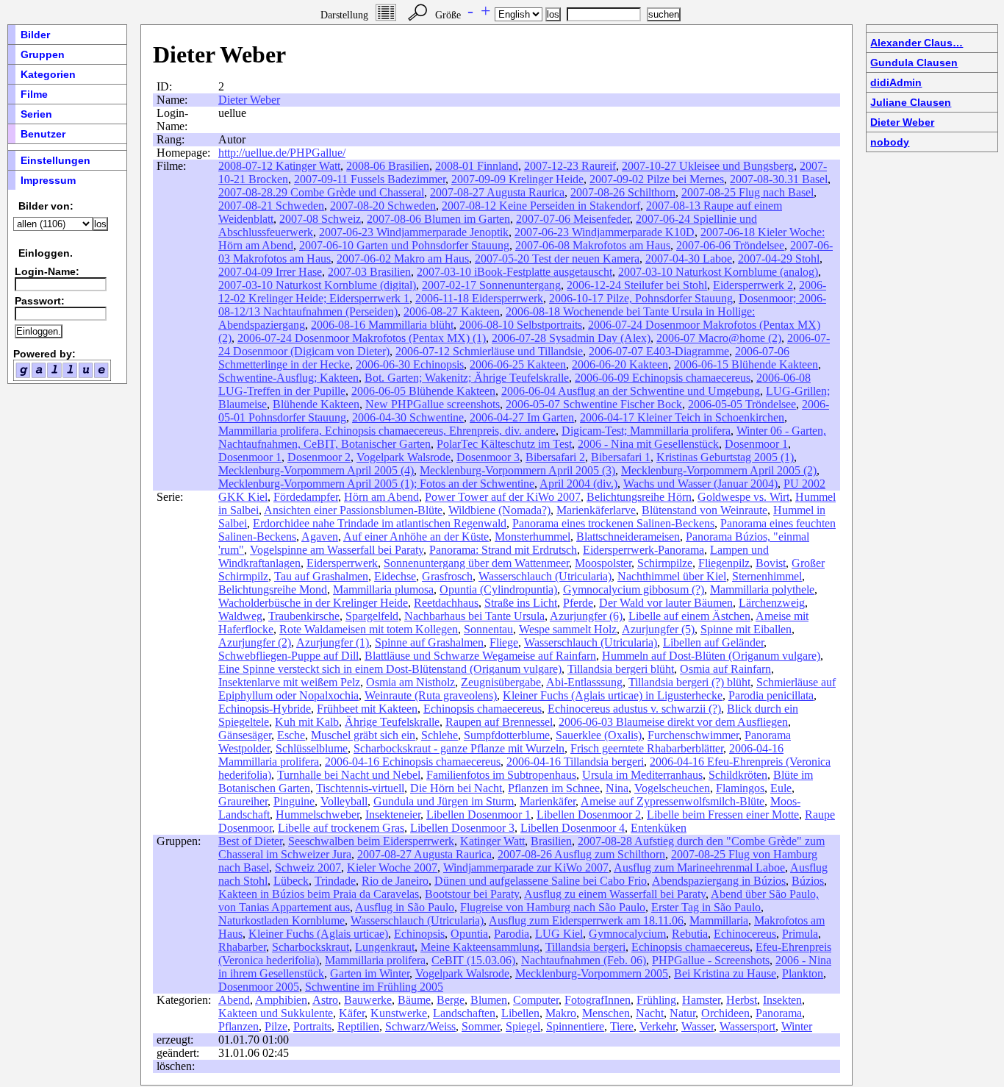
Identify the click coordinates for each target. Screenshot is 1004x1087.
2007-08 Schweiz (320, 219)
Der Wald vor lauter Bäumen (666, 602)
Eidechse (395, 576)
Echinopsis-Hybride (264, 708)
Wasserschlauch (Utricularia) (545, 576)
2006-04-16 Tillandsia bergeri (575, 761)
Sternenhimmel (767, 576)
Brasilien (551, 841)
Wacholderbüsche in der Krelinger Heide (313, 602)
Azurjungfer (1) (332, 642)
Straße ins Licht (520, 602)
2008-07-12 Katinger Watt (279, 166)
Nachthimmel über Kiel (671, 576)
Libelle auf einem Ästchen (689, 616)
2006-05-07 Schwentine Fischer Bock (594, 404)
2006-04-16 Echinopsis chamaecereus (413, 761)
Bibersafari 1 (620, 457)
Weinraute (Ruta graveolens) (431, 695)
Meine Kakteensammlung (479, 947)
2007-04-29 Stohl (779, 258)
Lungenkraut (385, 947)
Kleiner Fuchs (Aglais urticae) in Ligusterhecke (612, 695)
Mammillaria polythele (762, 589)
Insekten (782, 1000)
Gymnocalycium (627, 933)
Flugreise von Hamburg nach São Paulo (552, 907)
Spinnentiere (575, 1026)
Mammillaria (718, 920)
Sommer (481, 1026)
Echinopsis (419, 933)
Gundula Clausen (914, 62)
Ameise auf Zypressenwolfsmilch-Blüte (672, 801)
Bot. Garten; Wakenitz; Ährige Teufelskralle (467, 377)
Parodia (511, 933)
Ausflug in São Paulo (404, 907)
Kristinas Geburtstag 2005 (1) (725, 457)
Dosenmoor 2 (319, 457)
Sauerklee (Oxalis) (599, 735)
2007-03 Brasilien (369, 271)
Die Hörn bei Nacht (456, 788)
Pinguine (294, 801)
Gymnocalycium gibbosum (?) (633, 589)
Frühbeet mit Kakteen (367, 708)
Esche (291, 735)
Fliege (504, 642)
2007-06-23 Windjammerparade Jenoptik (414, 232)
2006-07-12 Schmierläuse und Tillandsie (489, 351)
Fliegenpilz (724, 563)
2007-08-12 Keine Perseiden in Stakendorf (541, 205)
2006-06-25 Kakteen (518, 364)
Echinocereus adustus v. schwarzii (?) (634, 708)
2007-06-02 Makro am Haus (403, 258)
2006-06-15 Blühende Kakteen (746, 364)
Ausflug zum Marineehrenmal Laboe (699, 867)
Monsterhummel (532, 536)
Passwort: (40, 301)
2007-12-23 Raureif (570, 166)
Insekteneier (392, 814)
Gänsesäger (244, 735)
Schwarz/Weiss (420, 1026)
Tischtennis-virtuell (360, 788)
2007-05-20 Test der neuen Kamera (557, 258)
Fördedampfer (305, 497)
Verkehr (657, 1026)
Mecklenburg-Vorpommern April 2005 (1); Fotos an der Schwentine (376, 483)
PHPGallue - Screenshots (711, 960)
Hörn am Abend (381, 497)
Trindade (335, 880)
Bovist (771, 563)
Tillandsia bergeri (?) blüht (689, 682)
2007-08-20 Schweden (383, 205)
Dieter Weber (249, 99)
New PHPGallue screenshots (432, 404)
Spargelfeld (371, 616)
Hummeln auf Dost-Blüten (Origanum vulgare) (711, 655)
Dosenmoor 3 (488, 457)
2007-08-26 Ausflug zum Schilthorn (581, 854)
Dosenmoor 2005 (258, 986)
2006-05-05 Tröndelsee (742, 404)
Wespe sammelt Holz (568, 629)
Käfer (352, 1013)
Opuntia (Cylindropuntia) (498, 589)
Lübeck (291, 880)
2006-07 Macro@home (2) (718, 338)
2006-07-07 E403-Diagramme (659, 351)
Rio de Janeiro (395, 880)
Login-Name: (47, 271)
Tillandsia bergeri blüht (620, 669)
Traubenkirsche (304, 616)
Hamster (701, 1000)
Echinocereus (745, 933)
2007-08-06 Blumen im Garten (438, 219)
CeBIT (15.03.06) (473, 960)
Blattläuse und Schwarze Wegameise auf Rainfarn (480, 655)
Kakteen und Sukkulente (275, 1013)
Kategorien (48, 74)
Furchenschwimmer (693, 735)
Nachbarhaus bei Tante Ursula (474, 616)
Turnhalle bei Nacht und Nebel (348, 775)
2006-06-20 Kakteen (620, 364)
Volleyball (343, 801)
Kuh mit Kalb (307, 722)
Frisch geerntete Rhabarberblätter (646, 748)
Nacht (650, 1013)
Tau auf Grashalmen (321, 576)
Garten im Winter (369, 973)
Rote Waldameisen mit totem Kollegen (368, 629)
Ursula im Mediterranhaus (642, 775)
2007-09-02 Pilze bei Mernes (656, 179)
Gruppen (43, 54)
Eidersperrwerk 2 (753, 285)
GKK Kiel (243, 497)
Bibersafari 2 (555, 457)
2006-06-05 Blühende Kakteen (423, 391)
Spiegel (523, 1026)
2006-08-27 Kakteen (452, 311)
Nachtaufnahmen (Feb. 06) (583, 960)
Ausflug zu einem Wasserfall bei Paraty (615, 894)
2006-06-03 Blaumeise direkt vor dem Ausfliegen (673, 722)
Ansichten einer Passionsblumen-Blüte (353, 510)
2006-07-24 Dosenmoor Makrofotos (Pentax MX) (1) (361, 338)
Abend (234, 1000)
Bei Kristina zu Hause (725, 973)
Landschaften (464, 1013)
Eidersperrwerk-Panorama (643, 550)
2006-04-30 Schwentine (408, 417)
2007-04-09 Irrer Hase (270, 271)
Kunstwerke (398, 1013)
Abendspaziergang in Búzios (719, 880)
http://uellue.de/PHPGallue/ (281, 152)
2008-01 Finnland (476, 166)
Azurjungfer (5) (658, 629)
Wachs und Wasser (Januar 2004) (700, 483)
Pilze (276, 1026)
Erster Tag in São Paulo (706, 907)
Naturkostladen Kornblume (281, 920)
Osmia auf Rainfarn (725, 669)
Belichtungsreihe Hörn (639, 497)
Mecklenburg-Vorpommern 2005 (591, 973)
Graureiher (243, 801)
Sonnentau (488, 629)
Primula (800, 933)
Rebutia (690, 933)
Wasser (697, 1026)
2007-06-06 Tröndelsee (730, 245)
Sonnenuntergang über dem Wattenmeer (476, 563)
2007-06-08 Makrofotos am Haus (592, 245)
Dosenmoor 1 (756, 444)
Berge (451, 1000)
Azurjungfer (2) (254, 642)
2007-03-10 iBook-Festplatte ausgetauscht (514, 271)
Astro (325, 1000)
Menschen (606, 1013)
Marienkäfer (547, 801)
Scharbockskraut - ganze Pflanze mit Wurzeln (459, 748)
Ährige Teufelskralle (392, 722)
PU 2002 (804, 483)
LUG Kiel (559, 933)
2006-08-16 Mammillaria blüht (382, 324)
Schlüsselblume (312, 748)
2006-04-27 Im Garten (522, 417)
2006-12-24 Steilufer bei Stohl (637, 285)
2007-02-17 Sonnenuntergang (491, 285)
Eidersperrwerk (342, 563)
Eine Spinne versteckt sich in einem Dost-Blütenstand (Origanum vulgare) (390, 669)
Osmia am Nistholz (410, 682)
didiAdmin (896, 82)
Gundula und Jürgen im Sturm (443, 801)
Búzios (808, 880)
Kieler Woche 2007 (392, 867)
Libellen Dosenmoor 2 (589, 814)
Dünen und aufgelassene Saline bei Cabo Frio (540, 880)
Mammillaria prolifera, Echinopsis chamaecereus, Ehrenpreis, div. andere (387, 430)
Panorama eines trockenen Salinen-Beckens (613, 523)
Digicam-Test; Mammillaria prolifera (646, 430)
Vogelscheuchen (672, 788)
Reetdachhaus (446, 602)
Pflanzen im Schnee (554, 788)
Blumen (488, 1000)
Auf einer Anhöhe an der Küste (416, 536)
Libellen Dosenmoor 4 (572, 828)
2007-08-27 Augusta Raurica (497, 192)
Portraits (312, 1026)
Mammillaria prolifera (375, 960)
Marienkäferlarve (596, 510)
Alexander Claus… (916, 43)
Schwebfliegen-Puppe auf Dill (288, 655)
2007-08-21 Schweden (271, 205)
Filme (34, 94)
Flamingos (740, 788)
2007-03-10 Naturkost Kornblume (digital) (317, 285)
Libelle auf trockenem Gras (341, 828)
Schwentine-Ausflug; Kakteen (288, 377)
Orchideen (725, 1013)
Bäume (414, 1000)
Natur (682, 1013)
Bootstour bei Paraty (472, 894)
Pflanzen (238, 1026)
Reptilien (358, 1026)
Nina (617, 788)
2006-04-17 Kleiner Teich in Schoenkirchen (682, 417)
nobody (889, 142)
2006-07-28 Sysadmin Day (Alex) (571, 338)
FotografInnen (597, 1000)
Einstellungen (55, 160)
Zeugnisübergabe (501, 682)
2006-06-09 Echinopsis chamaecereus (662, 377)
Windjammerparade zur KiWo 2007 (526, 867)
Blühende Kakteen (316, 404)
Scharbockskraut (310, 947)
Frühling (656, 1000)
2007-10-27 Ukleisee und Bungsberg (708, 166)
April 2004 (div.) (578, 483)
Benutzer (43, 134)
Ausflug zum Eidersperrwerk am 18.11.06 (586, 920)
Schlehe (439, 735)
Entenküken (658, 828)
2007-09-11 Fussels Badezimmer (369, 179)
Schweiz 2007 (308, 867)
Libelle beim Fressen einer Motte (723, 814)
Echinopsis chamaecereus (482, 708)
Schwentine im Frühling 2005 (374, 986)
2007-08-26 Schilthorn (622, 192)
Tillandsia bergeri (585, 947)
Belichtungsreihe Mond (272, 589)
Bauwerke (368, 1000)
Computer (536, 1000)
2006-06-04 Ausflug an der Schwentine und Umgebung (630, 391)
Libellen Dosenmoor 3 (462, 828)
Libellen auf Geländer (713, 642)
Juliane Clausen (910, 102)
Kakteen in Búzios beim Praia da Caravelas (318, 894)
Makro (560, 1013)
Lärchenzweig (772, 602)
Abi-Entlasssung (584, 682)
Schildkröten (738, 775)
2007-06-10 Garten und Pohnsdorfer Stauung (404, 245)
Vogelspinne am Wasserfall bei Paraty (336, 550)
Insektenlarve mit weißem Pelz (289, 682)
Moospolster (603, 563)
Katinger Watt (492, 841)
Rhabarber (242, 947)
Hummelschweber (317, 814)
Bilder (35, 34)
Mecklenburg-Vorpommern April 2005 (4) (316, 470)
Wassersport (747, 1026)
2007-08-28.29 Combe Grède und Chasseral (321, 192)
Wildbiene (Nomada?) (499, 510)
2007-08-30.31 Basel (779, 179)
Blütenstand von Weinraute (704, 510)
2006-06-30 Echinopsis (410, 364)
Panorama (779, 1013)
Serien (36, 114)
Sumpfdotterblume (507, 735)
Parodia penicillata (771, 695)
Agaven (319, 536)
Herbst (741, 1000)
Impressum (48, 180)
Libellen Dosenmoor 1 (478, 814)
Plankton (802, 973)
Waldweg (240, 616)
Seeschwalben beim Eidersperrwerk (371, 841)
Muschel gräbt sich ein (363, 735)
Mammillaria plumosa (383, 589)
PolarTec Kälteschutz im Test (504, 444)
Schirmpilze (664, 563)
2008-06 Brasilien (387, 166)
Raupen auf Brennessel (499, 722)
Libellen (520, 1013)
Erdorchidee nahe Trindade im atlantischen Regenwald (379, 523)
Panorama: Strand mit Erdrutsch (503, 550)
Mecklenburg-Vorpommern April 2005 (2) (719, 470)
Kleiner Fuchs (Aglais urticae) (318, 933)
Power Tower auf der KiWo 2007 (503, 497)
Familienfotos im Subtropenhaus (501, 775)
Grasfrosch (447, 576)
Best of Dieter (250, 841)
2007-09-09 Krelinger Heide (517, 179)
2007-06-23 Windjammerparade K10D (604, 232)
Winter (796, 1026)
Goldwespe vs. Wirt (743, 497)
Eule (781, 788)
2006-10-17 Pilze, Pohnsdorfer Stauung (641, 298)
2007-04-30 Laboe (688, 258)
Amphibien (281, 1000)
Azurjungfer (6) (586, 616)
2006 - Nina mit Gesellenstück (648, 444)
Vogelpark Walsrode (403, 457)
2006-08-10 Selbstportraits (520, 324)
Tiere (622, 1026)
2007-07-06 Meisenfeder (573, 219)
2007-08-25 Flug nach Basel (747, 192)
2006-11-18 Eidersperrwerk (479, 298)
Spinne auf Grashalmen (429, 642)
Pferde (578, 602)
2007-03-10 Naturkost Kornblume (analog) (718, 271)
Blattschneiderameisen (628, 536)
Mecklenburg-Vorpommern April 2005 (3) (517, 470)
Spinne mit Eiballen (746, 629)
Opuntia (469, 933)
